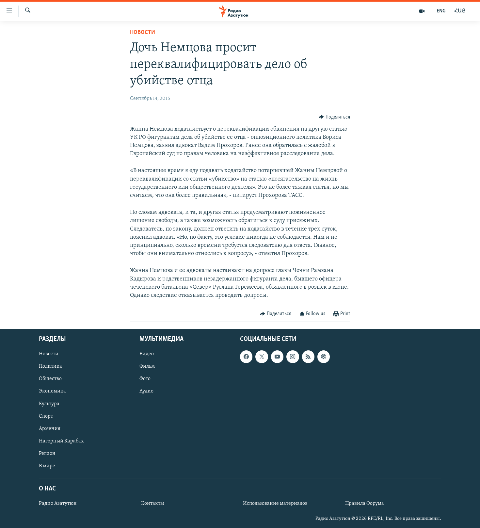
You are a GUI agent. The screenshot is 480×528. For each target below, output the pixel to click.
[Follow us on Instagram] (292, 356)
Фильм (147, 366)
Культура (49, 403)
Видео (146, 354)
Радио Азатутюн (58, 503)
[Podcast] (323, 356)
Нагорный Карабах (61, 440)
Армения (49, 428)
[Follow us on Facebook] (246, 356)
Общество (50, 378)
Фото (145, 378)
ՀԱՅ (460, 11)
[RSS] (308, 356)
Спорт (46, 416)
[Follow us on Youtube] (277, 356)
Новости (142, 33)
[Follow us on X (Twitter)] (261, 356)
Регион (47, 453)
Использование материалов (275, 503)
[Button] (334, 117)
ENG (441, 11)
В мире (47, 465)
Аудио (146, 391)
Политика (50, 366)
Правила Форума (364, 503)
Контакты (152, 503)
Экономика (52, 391)
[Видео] (422, 11)
